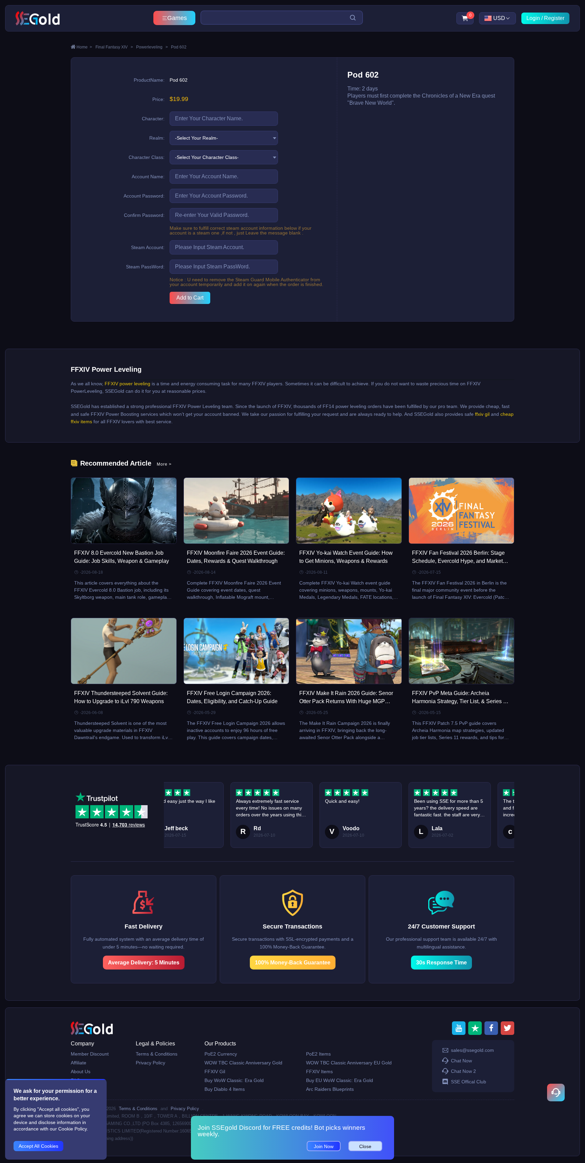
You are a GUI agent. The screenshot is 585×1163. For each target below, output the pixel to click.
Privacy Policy (150, 1062)
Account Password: (144, 196)
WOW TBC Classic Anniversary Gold (243, 1062)
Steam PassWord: (145, 266)
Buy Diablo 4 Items (224, 1089)
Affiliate (78, 1062)
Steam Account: (148, 247)
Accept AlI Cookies (38, 1146)
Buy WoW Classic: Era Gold (234, 1080)
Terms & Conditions (156, 1054)
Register (554, 18)
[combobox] (224, 138)
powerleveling (152, 47)
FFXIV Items (319, 1071)
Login (533, 18)
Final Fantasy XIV (114, 47)
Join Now (323, 1146)
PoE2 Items (318, 1054)
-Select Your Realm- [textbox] (196, 138)
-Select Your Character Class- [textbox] (207, 157)
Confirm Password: (144, 215)
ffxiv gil (482, 414)
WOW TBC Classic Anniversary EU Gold (349, 1062)
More (164, 464)
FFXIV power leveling (127, 383)
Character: (153, 118)
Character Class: (147, 157)
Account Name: (148, 176)
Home (84, 47)
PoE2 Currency (220, 1054)
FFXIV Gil (214, 1071)
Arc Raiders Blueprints (330, 1089)
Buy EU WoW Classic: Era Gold (339, 1080)
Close (365, 1146)
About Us (80, 1071)
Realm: (157, 138)
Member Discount (90, 1054)
